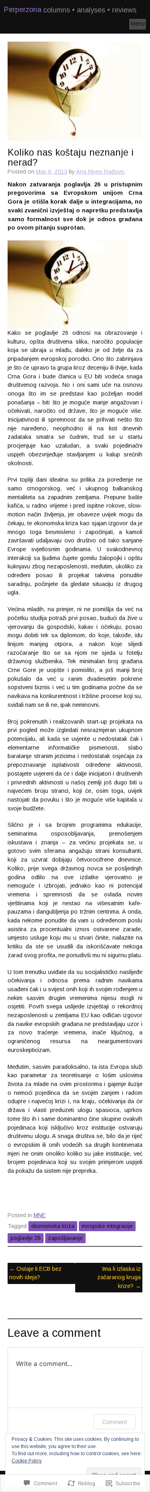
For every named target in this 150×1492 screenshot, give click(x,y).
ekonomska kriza (52, 1226)
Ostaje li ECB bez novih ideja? (35, 1273)
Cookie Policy (27, 1461)
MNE (40, 1215)
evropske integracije (107, 1226)
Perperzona (22, 10)
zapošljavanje (65, 1238)
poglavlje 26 (25, 1238)
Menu (138, 23)
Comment (114, 1421)
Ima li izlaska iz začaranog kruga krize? (119, 1277)
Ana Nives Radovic (100, 171)
